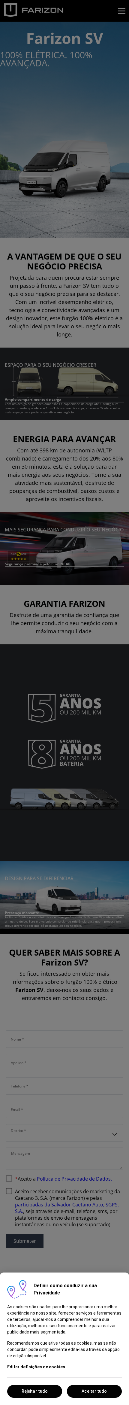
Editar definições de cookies (36, 1366)
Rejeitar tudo (35, 1391)
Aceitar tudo (94, 1391)
